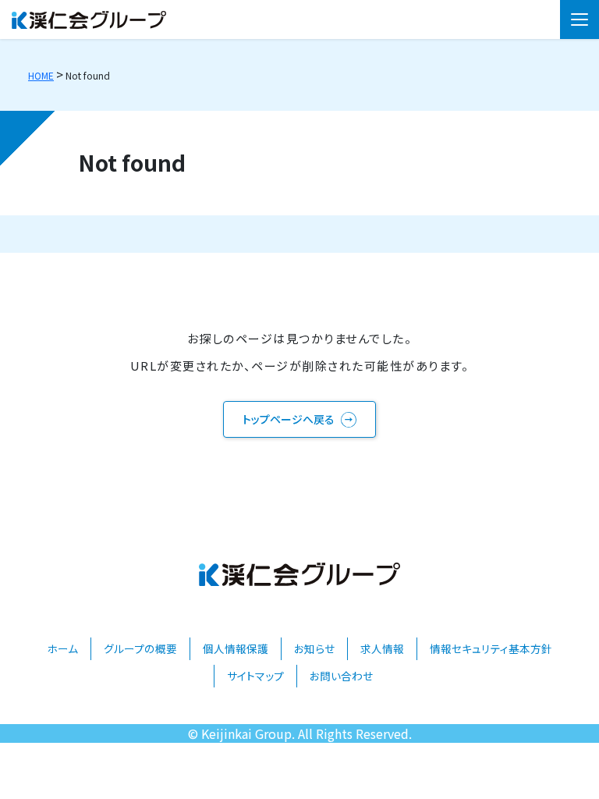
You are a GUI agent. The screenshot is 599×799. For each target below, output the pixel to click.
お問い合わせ (341, 676)
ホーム (62, 648)
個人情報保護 (235, 648)
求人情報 (382, 648)
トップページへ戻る (289, 419)
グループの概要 (140, 648)
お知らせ (314, 648)
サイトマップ (255, 676)
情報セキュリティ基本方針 (491, 648)
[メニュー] (579, 19)
